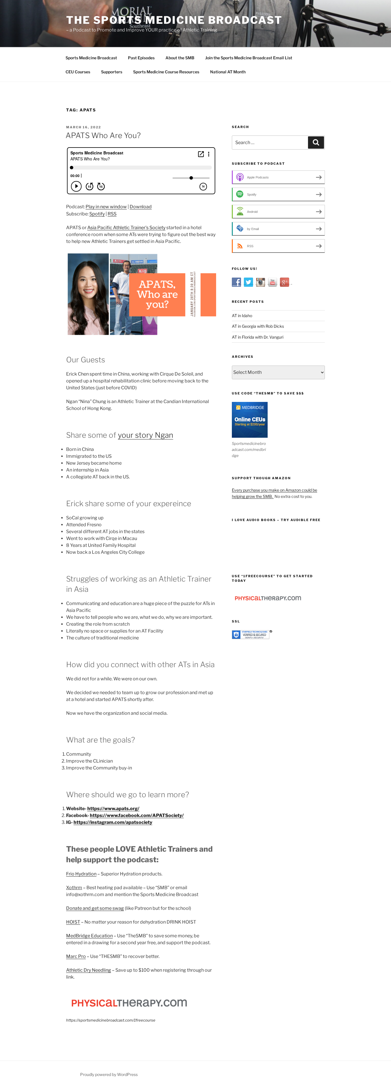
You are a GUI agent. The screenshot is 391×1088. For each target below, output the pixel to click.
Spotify (97, 214)
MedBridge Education (89, 935)
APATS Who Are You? (103, 135)
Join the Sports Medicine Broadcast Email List (248, 57)
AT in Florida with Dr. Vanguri (257, 337)
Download (141, 206)
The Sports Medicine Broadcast (174, 20)
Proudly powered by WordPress (109, 1074)
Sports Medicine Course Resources (166, 71)
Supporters (111, 71)
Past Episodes (141, 57)
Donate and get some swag (95, 908)
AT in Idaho (242, 315)
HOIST (73, 922)
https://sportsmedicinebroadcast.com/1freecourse (110, 1020)
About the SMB (179, 57)
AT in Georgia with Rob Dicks (258, 326)
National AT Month (228, 71)
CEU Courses (78, 71)
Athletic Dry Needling (88, 970)
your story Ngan (145, 435)
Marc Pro (76, 956)
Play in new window (106, 206)
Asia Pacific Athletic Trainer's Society (126, 227)
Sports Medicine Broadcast (91, 57)
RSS (112, 214)
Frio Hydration (81, 874)
